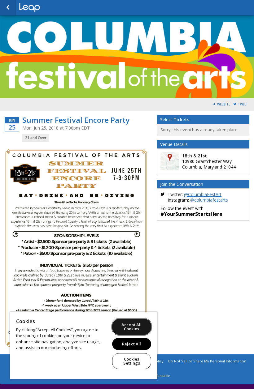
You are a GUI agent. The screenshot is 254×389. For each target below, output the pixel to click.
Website (223, 104)
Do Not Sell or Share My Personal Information (207, 361)
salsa (50, 7)
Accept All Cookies (131, 326)
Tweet (243, 104)
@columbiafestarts (209, 200)
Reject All (131, 344)
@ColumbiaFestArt (202, 194)
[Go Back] (8, 7)
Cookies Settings (131, 361)
